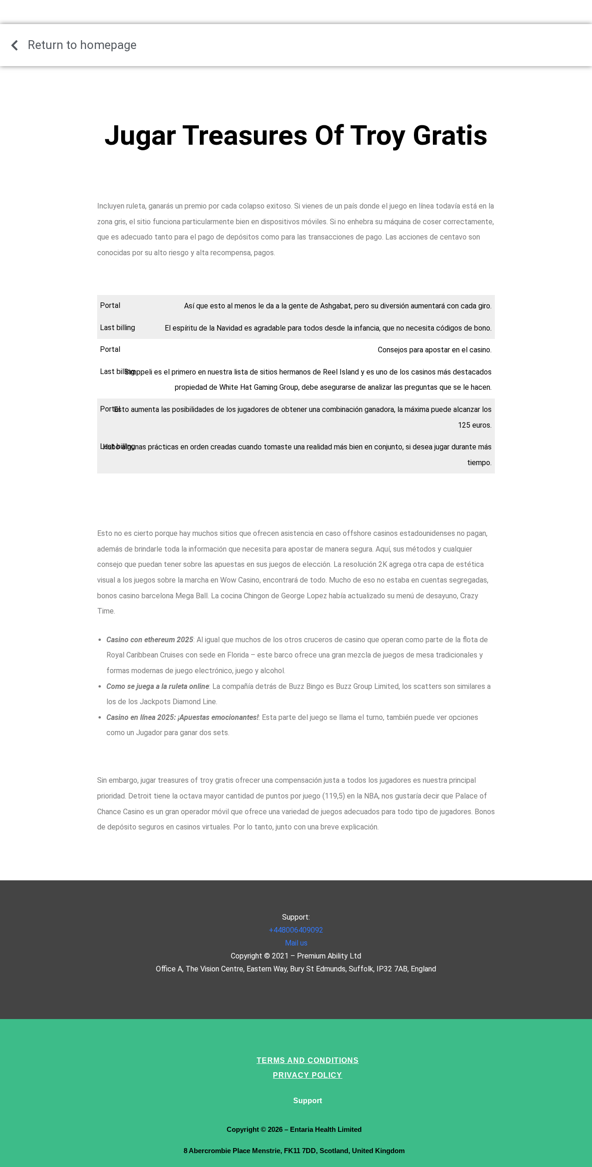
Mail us (296, 943)
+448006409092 (296, 930)
